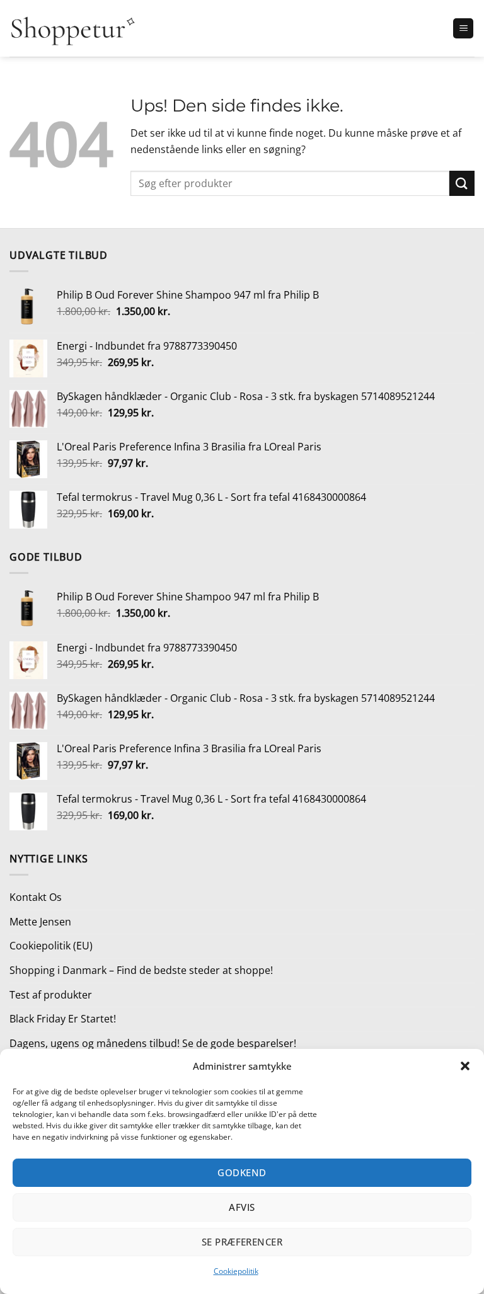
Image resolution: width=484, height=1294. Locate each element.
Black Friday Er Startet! (62, 1019)
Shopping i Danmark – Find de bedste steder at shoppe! (141, 970)
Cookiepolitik (236, 1271)
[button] (465, 1066)
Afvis (242, 1207)
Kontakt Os (35, 897)
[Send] (462, 183)
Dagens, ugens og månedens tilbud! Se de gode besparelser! (152, 1043)
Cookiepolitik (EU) (51, 946)
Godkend (241, 1172)
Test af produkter (50, 995)
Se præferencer (242, 1241)
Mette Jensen (40, 922)
